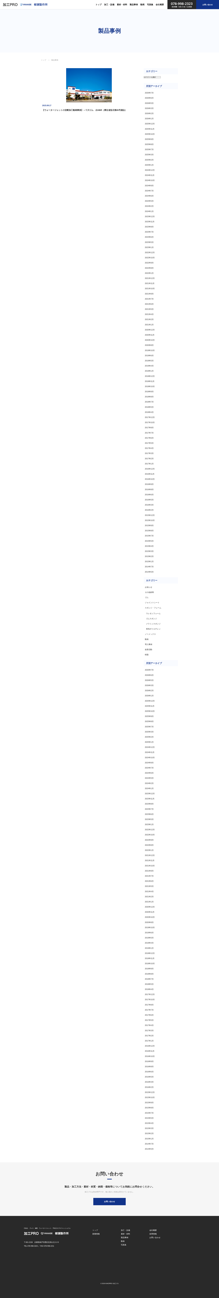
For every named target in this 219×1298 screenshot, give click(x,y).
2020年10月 (150, 340)
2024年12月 (150, 170)
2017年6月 (149, 438)
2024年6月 (149, 196)
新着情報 (96, 1234)
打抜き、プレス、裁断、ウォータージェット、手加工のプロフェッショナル (47, 1228)
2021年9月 (149, 294)
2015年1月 (149, 561)
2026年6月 (149, 98)
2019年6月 (149, 356)
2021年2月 (149, 319)
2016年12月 (150, 469)
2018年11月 (149, 381)
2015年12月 (150, 515)
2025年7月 (149, 149)
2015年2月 (149, 556)
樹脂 (147, 655)
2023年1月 (149, 247)
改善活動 (148, 649)
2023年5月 (149, 242)
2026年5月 (149, 103)
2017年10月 (150, 422)
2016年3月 (149, 505)
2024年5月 (149, 201)
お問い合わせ (207, 5)
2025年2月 (149, 160)
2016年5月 (149, 500)
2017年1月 (149, 464)
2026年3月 (149, 108)
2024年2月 (149, 206)
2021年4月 (149, 314)
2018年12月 (150, 376)
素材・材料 (122, 4)
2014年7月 (149, 567)
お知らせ (148, 587)
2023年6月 (149, 237)
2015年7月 (149, 536)
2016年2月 (149, 510)
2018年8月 (149, 397)
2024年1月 (149, 211)
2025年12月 (150, 124)
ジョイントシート (152, 603)
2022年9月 (149, 263)
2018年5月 (149, 407)
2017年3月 (149, 453)
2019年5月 (149, 361)
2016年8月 (149, 489)
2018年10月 (150, 386)
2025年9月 (149, 139)
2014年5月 (149, 572)
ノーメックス (150, 634)
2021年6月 (149, 304)
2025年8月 (149, 144)
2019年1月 (149, 371)
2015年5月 (149, 541)
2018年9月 (149, 392)
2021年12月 (150, 278)
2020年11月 (149, 335)
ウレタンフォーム (153, 613)
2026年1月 (149, 119)
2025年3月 (149, 155)
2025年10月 (150, 134)
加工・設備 (109, 4)
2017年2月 (149, 459)
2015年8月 (149, 531)
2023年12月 (150, 216)
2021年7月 (149, 299)
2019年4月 (149, 366)
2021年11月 (149, 283)
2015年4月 (149, 546)
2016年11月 (149, 474)
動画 (142, 4)
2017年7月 (149, 433)
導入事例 (148, 644)
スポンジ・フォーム (153, 608)
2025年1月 (149, 165)
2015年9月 (149, 525)
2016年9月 (149, 484)
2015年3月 (149, 551)
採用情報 (153, 1234)
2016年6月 (149, 495)
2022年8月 (149, 268)
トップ (98, 4)
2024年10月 (150, 180)
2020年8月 (149, 345)
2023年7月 (149, 232)
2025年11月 (149, 129)
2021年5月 (149, 309)
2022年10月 (150, 258)
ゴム (147, 597)
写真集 (150, 4)
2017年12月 (150, 417)
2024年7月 (149, 191)
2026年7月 (149, 93)
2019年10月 (150, 350)
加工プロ (116, 1283)
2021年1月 (149, 325)
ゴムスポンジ (151, 619)
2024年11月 (149, 175)
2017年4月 (149, 448)
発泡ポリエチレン (153, 629)
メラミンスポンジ (153, 624)
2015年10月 (150, 520)
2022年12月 (150, 252)
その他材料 (149, 592)
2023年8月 (149, 227)
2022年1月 (149, 273)
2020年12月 (150, 330)
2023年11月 (149, 222)
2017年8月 (149, 428)
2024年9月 (149, 186)
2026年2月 (149, 113)
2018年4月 (149, 412)
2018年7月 (149, 402)
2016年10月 (150, 479)
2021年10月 (150, 289)
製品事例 (134, 4)
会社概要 (160, 4)
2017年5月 (149, 443)
